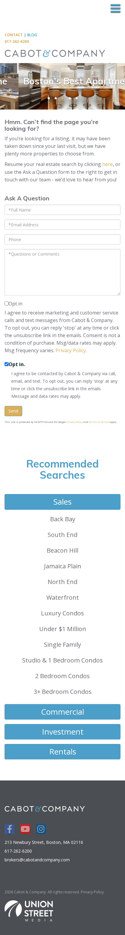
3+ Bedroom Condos (63, 692)
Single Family (62, 644)
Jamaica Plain (62, 566)
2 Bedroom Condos (62, 676)
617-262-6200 (17, 41)
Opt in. (16, 364)
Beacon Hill (62, 550)
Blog (32, 34)
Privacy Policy (71, 350)
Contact (14, 34)
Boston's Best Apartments (67, 81)
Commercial (62, 711)
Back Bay (62, 519)
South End (62, 535)
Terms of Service (99, 421)
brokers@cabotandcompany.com (37, 860)
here (107, 164)
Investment (62, 731)
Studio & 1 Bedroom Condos (62, 660)
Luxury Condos (62, 613)
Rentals (62, 751)
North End (62, 582)
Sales (62, 501)
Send (13, 411)
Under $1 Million (62, 629)
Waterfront (62, 597)
